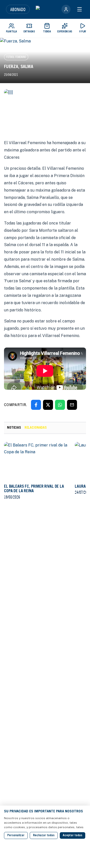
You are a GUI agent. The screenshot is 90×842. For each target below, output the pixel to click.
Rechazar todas (43, 835)
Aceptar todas (72, 835)
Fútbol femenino (16, 57)
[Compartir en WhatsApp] (60, 405)
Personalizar (15, 835)
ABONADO (18, 9)
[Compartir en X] (48, 405)
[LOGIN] (66, 9)
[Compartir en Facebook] (36, 405)
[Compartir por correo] (72, 405)
